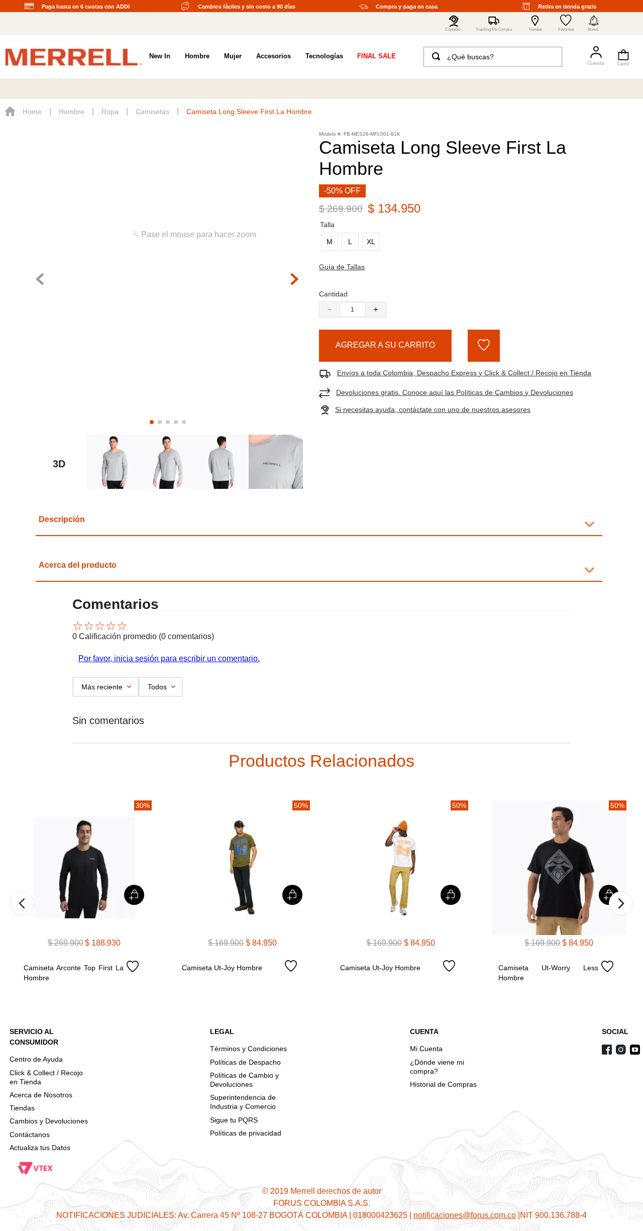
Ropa (110, 111)
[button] (594, 24)
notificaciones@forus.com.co (464, 1215)
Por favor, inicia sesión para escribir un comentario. (169, 658)
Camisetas (152, 111)
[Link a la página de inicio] (23, 112)
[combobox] (493, 57)
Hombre (71, 111)
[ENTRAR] (591, 56)
